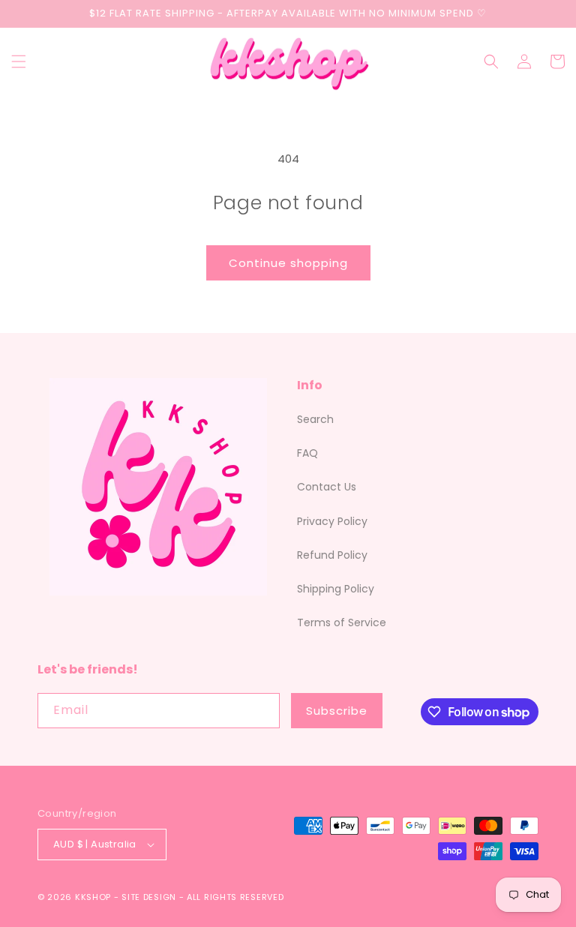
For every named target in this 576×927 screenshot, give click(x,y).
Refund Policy (332, 555)
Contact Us (326, 486)
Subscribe (337, 710)
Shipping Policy (335, 588)
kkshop (93, 897)
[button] (18, 61)
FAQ (307, 453)
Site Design (149, 897)
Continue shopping (288, 263)
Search (315, 419)
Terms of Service (341, 622)
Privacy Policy (332, 521)
